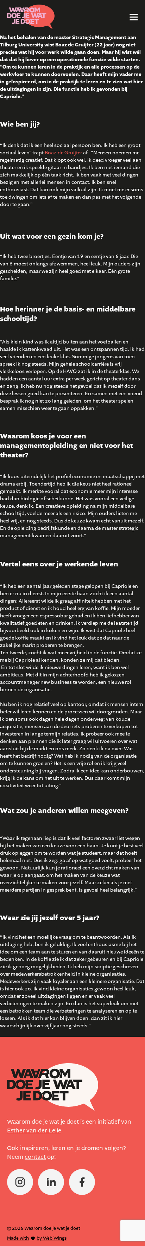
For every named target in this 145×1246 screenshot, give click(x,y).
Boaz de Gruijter (63, 152)
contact (35, 1157)
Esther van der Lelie (34, 1131)
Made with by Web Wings (37, 1238)
